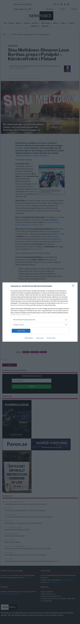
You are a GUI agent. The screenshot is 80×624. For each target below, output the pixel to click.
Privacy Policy (51, 338)
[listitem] (40, 320)
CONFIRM (21, 331)
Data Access (40, 338)
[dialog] (40, 312)
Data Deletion (29, 338)
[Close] (74, 286)
